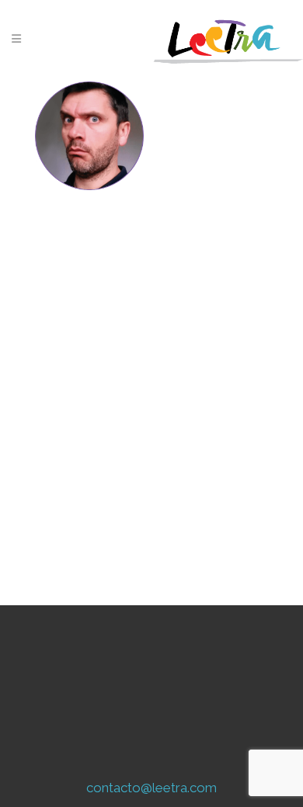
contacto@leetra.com (151, 787)
